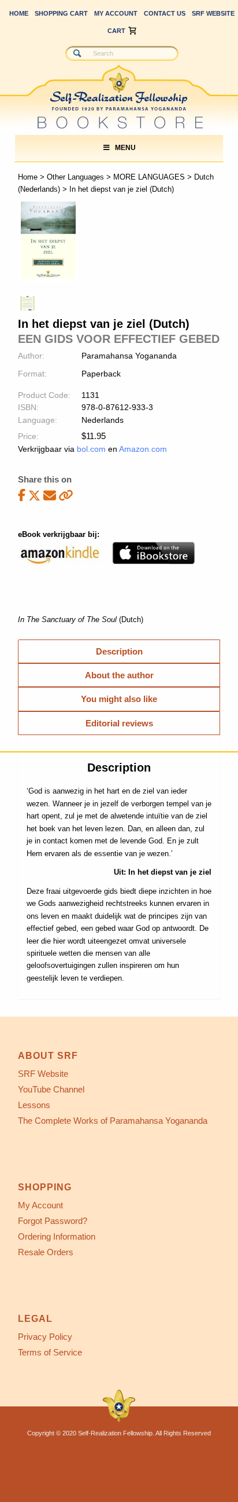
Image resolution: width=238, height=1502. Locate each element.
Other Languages (75, 177)
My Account (115, 13)
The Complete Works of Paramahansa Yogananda (112, 1120)
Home (18, 13)
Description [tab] (119, 651)
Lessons (34, 1105)
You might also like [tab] (119, 699)
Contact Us (164, 13)
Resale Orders (45, 1252)
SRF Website (213, 13)
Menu (125, 148)
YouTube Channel (51, 1089)
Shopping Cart (61, 13)
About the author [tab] (119, 675)
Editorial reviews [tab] (119, 723)
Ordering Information (56, 1236)
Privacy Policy (45, 1337)
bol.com (91, 449)
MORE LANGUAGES (149, 177)
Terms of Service (50, 1352)
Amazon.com (143, 449)
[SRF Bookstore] (95, 85)
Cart (116, 30)
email (49, 495)
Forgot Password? (52, 1221)
